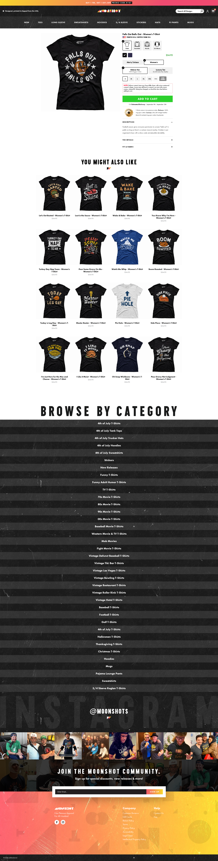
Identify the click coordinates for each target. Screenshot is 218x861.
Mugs (190, 22)
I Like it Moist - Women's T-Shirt (91, 378)
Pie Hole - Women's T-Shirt (127, 324)
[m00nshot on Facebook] (56, 821)
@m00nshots (109, 711)
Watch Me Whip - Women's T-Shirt (127, 270)
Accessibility (128, 831)
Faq (155, 816)
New (26, 22)
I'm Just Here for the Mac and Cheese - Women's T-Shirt (54, 379)
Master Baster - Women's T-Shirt (90, 324)
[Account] (207, 13)
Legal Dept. (128, 835)
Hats (157, 22)
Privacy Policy (129, 828)
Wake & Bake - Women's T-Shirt (127, 217)
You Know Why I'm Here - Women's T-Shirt (164, 218)
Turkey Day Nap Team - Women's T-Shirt (54, 272)
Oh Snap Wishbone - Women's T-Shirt (127, 379)
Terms (125, 824)
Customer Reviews (131, 813)
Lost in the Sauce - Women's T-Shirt (91, 217)
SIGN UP (154, 791)
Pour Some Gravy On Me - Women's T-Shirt (91, 272)
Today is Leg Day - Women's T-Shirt (54, 325)
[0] (213, 11)
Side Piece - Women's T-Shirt (164, 324)
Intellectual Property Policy (134, 839)
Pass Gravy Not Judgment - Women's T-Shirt (163, 379)
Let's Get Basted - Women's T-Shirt (54, 217)
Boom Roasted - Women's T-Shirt (164, 270)
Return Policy (128, 820)
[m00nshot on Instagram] (13, 745)
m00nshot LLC (13, 858)
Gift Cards (127, 816)
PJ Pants (173, 22)
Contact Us (159, 813)
